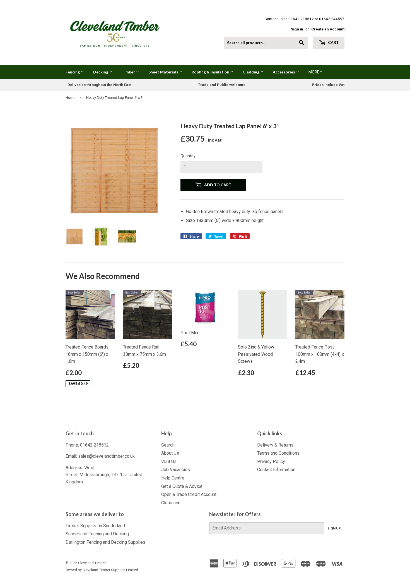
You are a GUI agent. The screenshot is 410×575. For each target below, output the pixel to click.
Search (168, 445)
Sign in (297, 29)
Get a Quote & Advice (181, 486)
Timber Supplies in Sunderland (95, 525)
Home (70, 98)
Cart (333, 42)
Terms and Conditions (278, 453)
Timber (129, 72)
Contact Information (276, 469)
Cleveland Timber (92, 563)
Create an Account (327, 29)
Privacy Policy (271, 461)
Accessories (284, 72)
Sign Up (334, 528)
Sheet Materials (163, 72)
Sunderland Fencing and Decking (97, 533)
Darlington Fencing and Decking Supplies (105, 542)
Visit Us (169, 461)
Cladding (251, 72)
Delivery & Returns (275, 445)
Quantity (188, 156)
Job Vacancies (175, 469)
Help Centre (172, 478)
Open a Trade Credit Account (188, 494)
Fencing (73, 72)
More (313, 72)
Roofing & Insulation (211, 72)
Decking (101, 72)
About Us (170, 453)
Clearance (170, 502)
